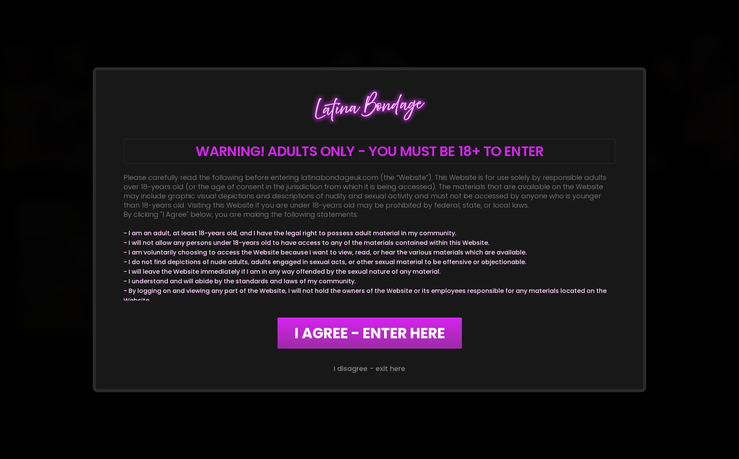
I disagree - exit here (369, 368)
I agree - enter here (369, 333)
